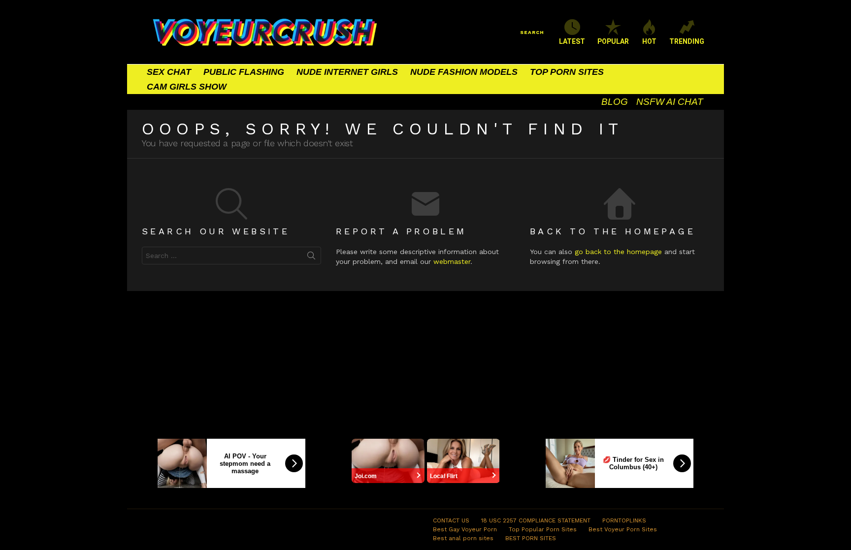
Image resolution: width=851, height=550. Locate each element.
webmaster (451, 261)
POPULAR (613, 41)
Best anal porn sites (463, 538)
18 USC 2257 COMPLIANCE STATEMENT (535, 520)
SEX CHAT (169, 72)
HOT (649, 41)
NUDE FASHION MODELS (464, 72)
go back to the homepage (618, 252)
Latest (572, 41)
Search (311, 257)
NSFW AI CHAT (669, 102)
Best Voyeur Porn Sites (623, 529)
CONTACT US (451, 520)
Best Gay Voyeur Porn (465, 529)
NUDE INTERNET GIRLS (347, 72)
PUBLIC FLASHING (243, 72)
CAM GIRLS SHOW (187, 87)
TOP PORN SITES (567, 72)
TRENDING (686, 41)
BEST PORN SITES (530, 538)
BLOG (614, 102)
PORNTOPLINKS (624, 520)
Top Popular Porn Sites (543, 529)
